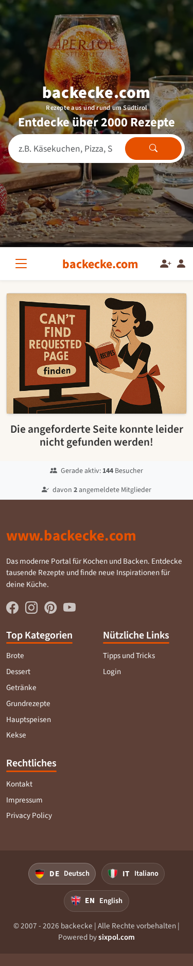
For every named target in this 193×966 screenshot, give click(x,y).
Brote (15, 655)
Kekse (16, 735)
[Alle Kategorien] (23, 264)
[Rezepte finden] (153, 148)
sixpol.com (116, 937)
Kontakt (19, 784)
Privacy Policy (29, 815)
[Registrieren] (165, 264)
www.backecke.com (71, 535)
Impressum (24, 800)
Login (112, 671)
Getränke (21, 687)
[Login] (181, 264)
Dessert (18, 671)
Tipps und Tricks (129, 655)
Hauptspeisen (28, 719)
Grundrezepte (28, 703)
